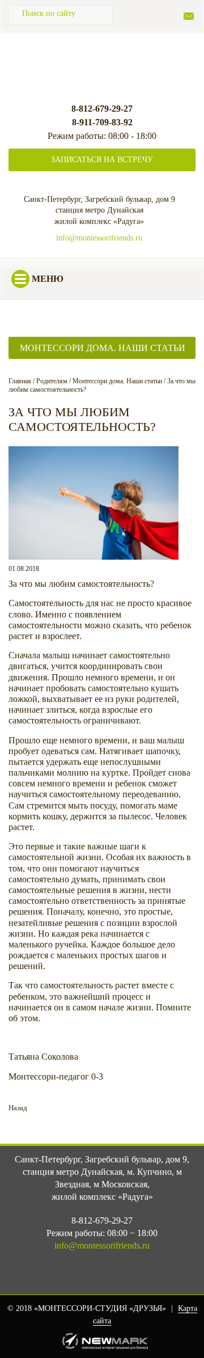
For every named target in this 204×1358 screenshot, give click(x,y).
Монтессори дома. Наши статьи (102, 348)
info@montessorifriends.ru (99, 238)
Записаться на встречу (102, 159)
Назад (17, 1107)
